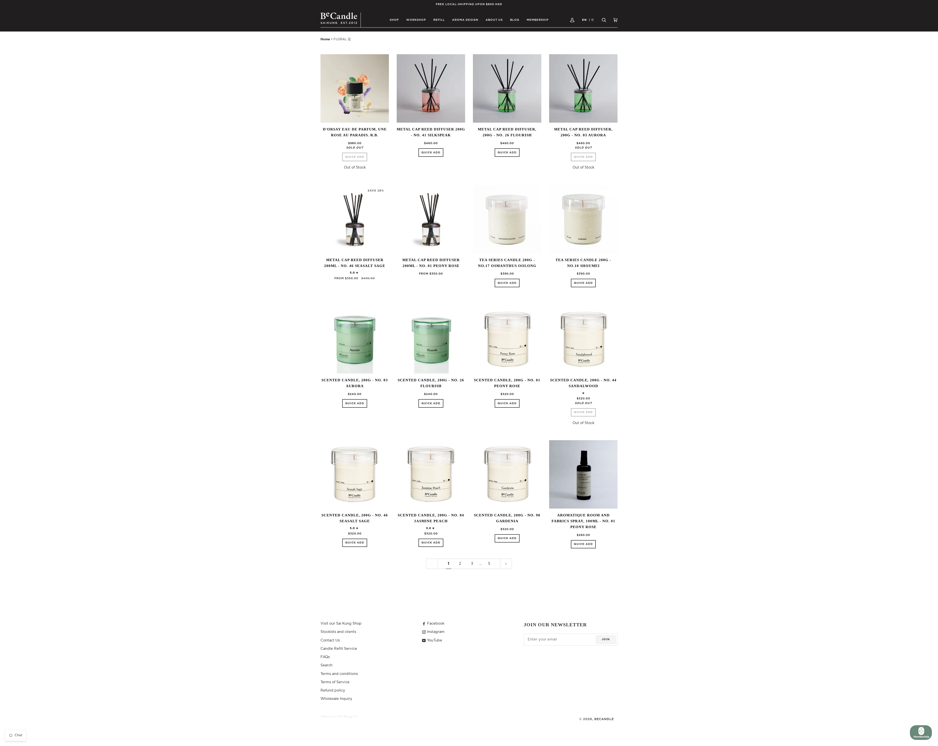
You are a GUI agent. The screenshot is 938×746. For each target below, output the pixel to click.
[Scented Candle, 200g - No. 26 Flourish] (431, 339)
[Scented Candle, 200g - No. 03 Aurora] (354, 339)
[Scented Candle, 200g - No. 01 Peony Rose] (507, 339)
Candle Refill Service (338, 648)
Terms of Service (335, 682)
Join (606, 639)
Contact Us (330, 640)
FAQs (325, 657)
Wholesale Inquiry (336, 699)
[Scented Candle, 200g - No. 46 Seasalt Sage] (354, 474)
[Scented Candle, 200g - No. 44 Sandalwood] (583, 339)
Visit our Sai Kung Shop (341, 623)
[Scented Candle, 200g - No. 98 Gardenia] (507, 474)
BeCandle (604, 719)
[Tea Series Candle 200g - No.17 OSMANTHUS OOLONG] (507, 219)
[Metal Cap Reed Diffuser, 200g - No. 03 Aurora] (583, 88)
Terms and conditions (339, 674)
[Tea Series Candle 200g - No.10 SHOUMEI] (583, 219)
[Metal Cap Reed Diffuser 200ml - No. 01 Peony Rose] (431, 219)
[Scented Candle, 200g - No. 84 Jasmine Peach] (431, 474)
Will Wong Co (347, 716)
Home (325, 39)
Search (326, 665)
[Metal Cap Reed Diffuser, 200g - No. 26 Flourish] (507, 88)
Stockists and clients (338, 632)
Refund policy (332, 690)
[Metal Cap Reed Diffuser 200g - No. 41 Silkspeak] (431, 88)
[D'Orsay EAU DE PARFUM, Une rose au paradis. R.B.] (354, 88)
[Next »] (506, 564)
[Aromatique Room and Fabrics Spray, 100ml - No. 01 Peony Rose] (583, 474)
